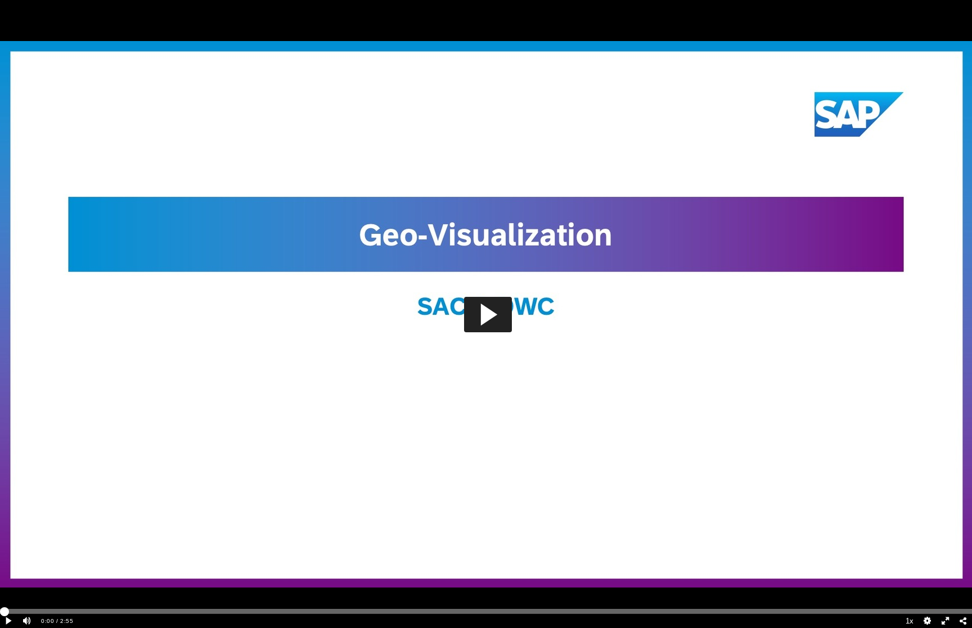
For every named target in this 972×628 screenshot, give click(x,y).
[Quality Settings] (928, 621)
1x (910, 621)
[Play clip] (9, 621)
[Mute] (27, 621)
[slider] (486, 611)
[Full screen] (946, 621)
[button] (488, 314)
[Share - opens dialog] (963, 621)
